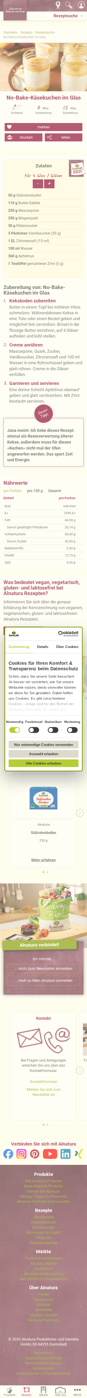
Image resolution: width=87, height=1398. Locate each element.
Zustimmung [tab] (19, 646)
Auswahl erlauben (43, 754)
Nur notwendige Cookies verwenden (43, 744)
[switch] (34, 730)
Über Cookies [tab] (67, 646)
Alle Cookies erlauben (43, 763)
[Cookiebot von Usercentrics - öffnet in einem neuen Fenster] (59, 634)
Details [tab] (42, 646)
